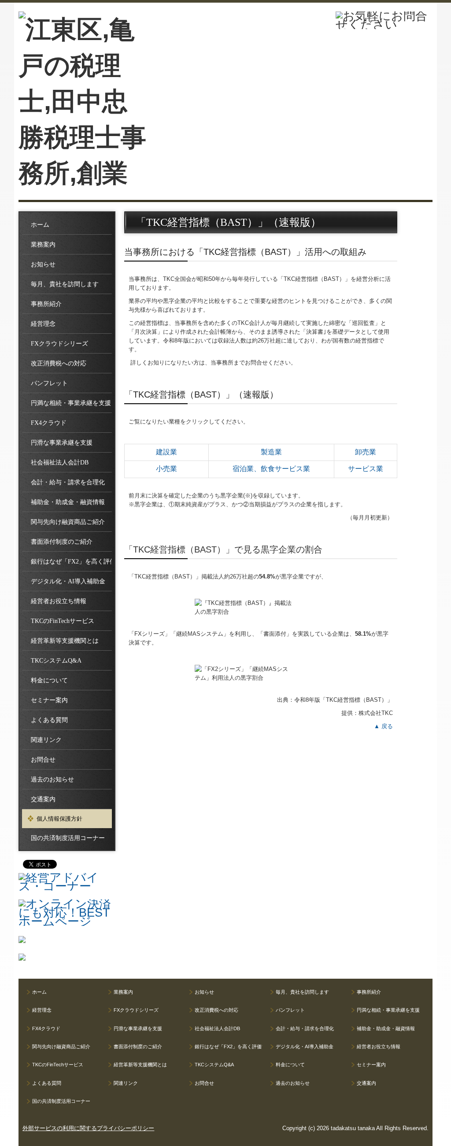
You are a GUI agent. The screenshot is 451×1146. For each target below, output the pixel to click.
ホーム (40, 224)
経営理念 (43, 324)
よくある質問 (49, 720)
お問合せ (43, 759)
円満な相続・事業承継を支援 (71, 403)
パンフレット (49, 383)
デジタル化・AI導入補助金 (68, 581)
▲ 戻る (383, 726)
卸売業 (365, 452)
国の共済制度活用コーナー (68, 838)
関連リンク (46, 740)
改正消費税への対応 (58, 363)
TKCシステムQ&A (56, 660)
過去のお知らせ (52, 779)
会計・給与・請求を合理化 (68, 482)
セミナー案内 (49, 700)
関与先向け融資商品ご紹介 (68, 522)
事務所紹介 (46, 304)
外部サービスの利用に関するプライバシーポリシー (88, 1128)
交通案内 (43, 799)
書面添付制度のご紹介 (61, 541)
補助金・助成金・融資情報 (68, 502)
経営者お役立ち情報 (58, 601)
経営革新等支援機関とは (65, 640)
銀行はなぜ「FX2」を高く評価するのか (71, 561)
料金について (49, 680)
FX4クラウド (49, 423)
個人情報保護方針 (59, 818)
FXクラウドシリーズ (59, 343)
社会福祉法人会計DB (60, 462)
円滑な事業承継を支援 (61, 442)
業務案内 (43, 244)
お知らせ (43, 264)
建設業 (166, 452)
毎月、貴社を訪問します (65, 284)
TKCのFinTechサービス (62, 621)
